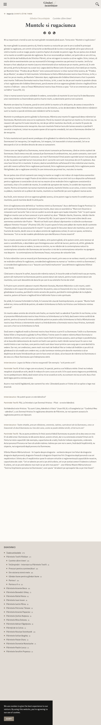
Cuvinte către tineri (62, 18)
